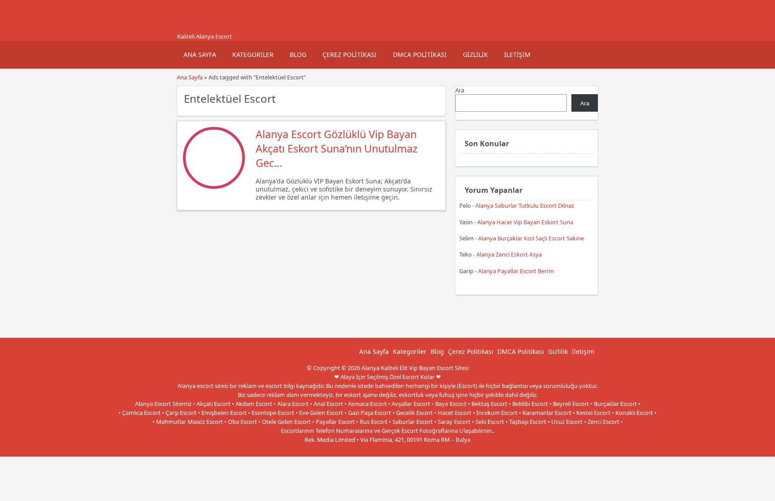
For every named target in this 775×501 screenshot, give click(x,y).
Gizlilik (475, 54)
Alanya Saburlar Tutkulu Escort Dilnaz (524, 205)
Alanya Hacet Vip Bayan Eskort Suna (525, 222)
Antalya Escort (369, 448)
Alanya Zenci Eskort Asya (509, 254)
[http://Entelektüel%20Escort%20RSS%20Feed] (434, 98)
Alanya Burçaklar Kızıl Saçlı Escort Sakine (531, 238)
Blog (298, 54)
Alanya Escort (407, 448)
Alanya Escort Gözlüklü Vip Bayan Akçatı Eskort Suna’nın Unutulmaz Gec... (337, 148)
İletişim (517, 54)
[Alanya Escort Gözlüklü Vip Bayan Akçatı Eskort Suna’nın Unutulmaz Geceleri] (214, 187)
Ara (459, 90)
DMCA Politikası (420, 54)
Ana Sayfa (199, 54)
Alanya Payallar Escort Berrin (516, 271)
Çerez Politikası (349, 54)
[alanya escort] (188, 28)
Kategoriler (253, 54)
